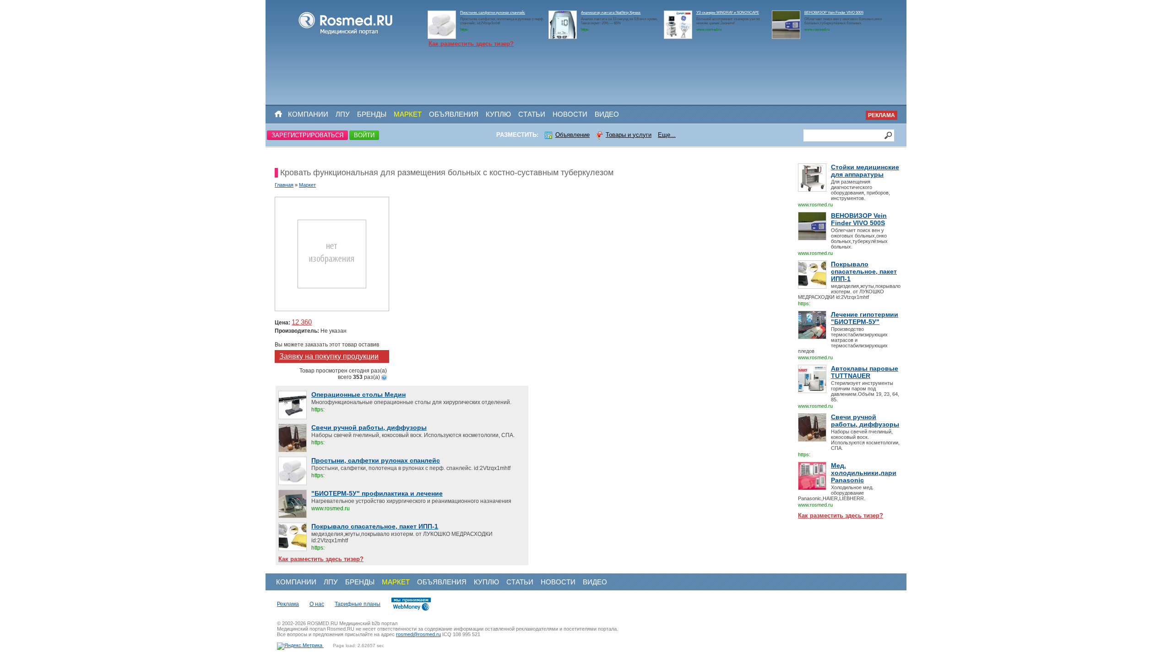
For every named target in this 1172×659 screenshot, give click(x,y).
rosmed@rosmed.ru (418, 634)
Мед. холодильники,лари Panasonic (863, 473)
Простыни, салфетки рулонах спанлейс (492, 13)
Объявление (572, 134)
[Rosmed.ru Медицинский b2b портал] (346, 35)
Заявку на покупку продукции (329, 356)
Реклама (881, 115)
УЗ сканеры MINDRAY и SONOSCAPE (727, 13)
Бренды (371, 114)
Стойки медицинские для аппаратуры (865, 170)
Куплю (498, 114)
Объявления (453, 114)
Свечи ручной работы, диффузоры (865, 420)
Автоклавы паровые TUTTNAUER (864, 372)
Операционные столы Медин (358, 394)
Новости (570, 114)
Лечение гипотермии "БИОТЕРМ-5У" (864, 318)
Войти (364, 135)
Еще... (667, 134)
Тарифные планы (357, 604)
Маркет (408, 114)
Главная (284, 185)
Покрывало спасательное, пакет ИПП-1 (864, 271)
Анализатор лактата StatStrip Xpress (610, 13)
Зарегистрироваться (307, 135)
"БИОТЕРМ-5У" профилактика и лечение (377, 493)
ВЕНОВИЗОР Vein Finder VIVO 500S (833, 13)
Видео (607, 114)
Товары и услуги (628, 134)
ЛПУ (343, 114)
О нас (316, 604)
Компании (308, 114)
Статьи (531, 114)
